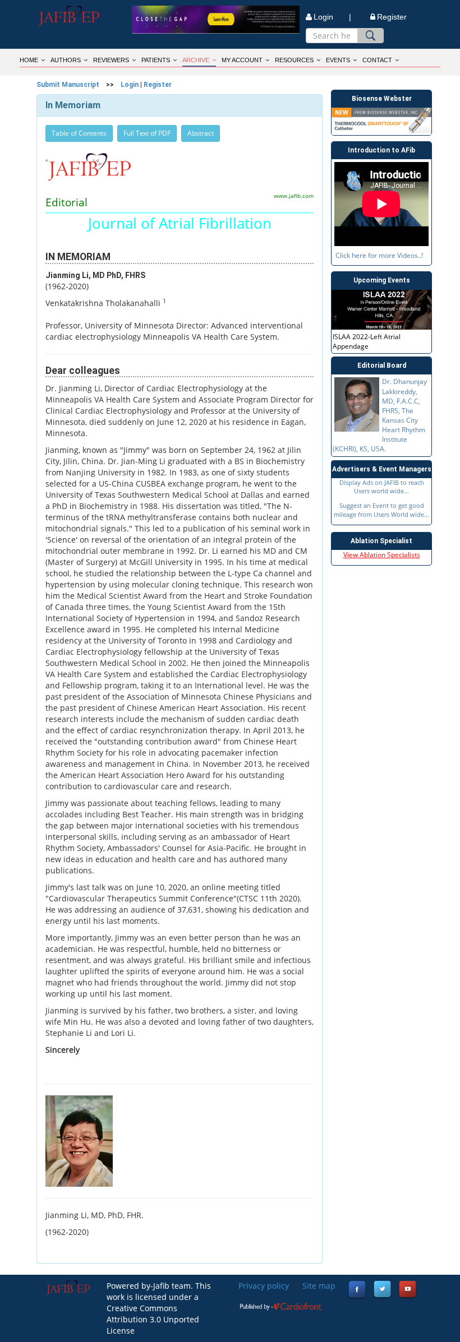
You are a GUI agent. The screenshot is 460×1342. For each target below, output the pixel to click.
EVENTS (338, 60)
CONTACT (377, 60)
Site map (318, 1285)
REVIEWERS (111, 60)
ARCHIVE (195, 60)
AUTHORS (65, 60)
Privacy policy (263, 1285)
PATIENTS (155, 60)
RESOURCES (294, 60)
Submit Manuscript (67, 85)
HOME (29, 60)
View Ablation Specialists (381, 554)
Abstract (200, 133)
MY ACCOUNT (242, 60)
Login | (332, 16)
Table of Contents (79, 133)
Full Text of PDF (147, 133)
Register (392, 16)
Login (130, 85)
